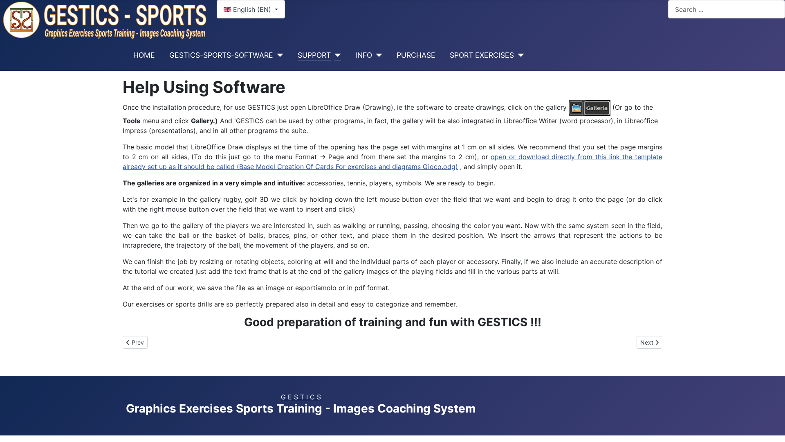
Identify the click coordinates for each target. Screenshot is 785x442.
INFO (363, 55)
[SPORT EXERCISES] (519, 55)
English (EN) (252, 9)
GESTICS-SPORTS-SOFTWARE (221, 55)
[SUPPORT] (336, 55)
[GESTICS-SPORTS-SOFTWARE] (278, 55)
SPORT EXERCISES (482, 55)
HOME (144, 55)
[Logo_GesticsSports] (105, 19)
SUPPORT (314, 55)
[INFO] (377, 55)
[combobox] (726, 9)
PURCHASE (416, 55)
